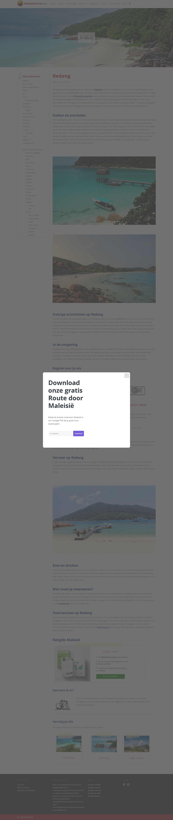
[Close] (126, 375)
